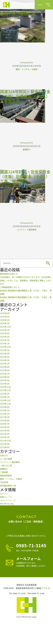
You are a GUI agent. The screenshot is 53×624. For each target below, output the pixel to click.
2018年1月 (5, 413)
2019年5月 (5, 393)
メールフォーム (28, 558)
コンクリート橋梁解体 (26, 229)
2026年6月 (5, 316)
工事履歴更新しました (10, 287)
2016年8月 (5, 420)
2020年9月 (5, 377)
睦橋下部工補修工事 (18, 13)
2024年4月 (5, 356)
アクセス (45, 588)
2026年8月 (5, 313)
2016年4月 (5, 430)
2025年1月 (5, 343)
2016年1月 (5, 437)
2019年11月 (5, 390)
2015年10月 (5, 440)
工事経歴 (4, 472)
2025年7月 (5, 330)
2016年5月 (5, 427)
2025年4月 (5, 333)
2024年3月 (5, 360)
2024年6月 (5, 353)
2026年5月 (5, 320)
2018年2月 (5, 410)
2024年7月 (5, 350)
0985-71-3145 (31, 545)
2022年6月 (5, 370)
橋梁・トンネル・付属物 (26, 69)
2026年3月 (5, 323)
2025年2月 (5, 340)
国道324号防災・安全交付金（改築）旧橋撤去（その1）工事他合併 (25, 96)
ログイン (4, 493)
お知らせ (4, 455)
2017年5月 (5, 417)
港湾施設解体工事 (8, 485)
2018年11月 (5, 403)
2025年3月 (5, 336)
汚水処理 (4, 482)
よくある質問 (6, 458)
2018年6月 (5, 407)
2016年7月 (5, 423)
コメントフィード (8, 500)
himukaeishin (26, 62)
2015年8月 (5, 447)
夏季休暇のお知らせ (9, 273)
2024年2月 (5, 363)
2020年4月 (5, 380)
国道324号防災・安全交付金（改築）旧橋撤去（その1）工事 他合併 (25, 176)
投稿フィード (6, 496)
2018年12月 (5, 400)
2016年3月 (5, 433)
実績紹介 (27, 149)
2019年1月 (5, 397)
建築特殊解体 (6, 475)
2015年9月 (5, 444)
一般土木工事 (6, 465)
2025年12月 (5, 326)
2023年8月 (5, 367)
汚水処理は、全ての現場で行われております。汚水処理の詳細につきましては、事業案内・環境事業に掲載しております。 (25, 280)
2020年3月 (5, 383)
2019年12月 (5, 386)
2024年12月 (5, 346)
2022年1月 (5, 373)
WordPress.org (6, 503)
